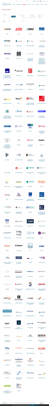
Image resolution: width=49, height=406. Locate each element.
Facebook (42, 403)
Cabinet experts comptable (25, 17)
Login (20, 1)
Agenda (29, 4)
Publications (37, 4)
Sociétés (39, 17)
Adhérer (42, 4)
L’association (18, 4)
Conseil (23, 16)
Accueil (14, 4)
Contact (46, 4)
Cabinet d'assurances (33, 16)
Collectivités (23, 15)
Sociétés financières (40, 15)
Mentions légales (42, 402)
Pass (27, 1)
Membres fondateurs (32, 17)
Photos (32, 4)
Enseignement (40, 16)
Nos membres (24, 4)
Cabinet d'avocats (32, 15)
